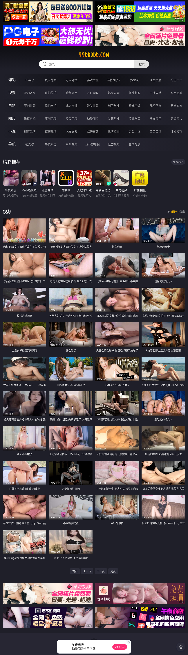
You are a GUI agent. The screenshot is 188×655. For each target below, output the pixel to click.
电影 (12, 105)
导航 (12, 144)
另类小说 (134, 131)
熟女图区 (155, 119)
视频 (12, 92)
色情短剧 (134, 144)
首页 (74, 571)
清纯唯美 (134, 119)
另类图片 (176, 119)
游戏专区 (93, 80)
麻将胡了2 (113, 80)
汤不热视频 (92, 144)
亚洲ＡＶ (30, 93)
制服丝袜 (114, 106)
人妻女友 (71, 131)
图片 (12, 118)
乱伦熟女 (155, 106)
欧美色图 (71, 119)
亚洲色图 (51, 119)
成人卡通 (71, 106)
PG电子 (30, 80)
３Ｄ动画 (93, 93)
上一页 (87, 571)
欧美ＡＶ (71, 93)
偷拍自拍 (51, 106)
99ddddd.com (94, 55)
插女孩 (29, 144)
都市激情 (30, 131)
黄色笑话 (155, 131)
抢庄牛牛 (176, 80)
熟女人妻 (114, 93)
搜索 (142, 64)
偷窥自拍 (30, 119)
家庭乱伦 (51, 131)
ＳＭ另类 (176, 93)
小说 (12, 131)
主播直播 (155, 93)
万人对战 (71, 80)
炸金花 (134, 80)
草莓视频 (71, 144)
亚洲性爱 (30, 106)
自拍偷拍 (51, 93)
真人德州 (51, 80)
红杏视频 (114, 144)
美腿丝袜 (114, 119)
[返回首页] (180, 647)
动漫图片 (93, 119)
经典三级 (134, 106)
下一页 (101, 571)
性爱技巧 (176, 131)
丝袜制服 (134, 93)
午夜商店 (51, 144)
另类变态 (176, 106)
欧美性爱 (93, 106)
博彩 (12, 79)
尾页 (113, 571)
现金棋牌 (155, 80)
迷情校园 (114, 131)
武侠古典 (93, 131)
